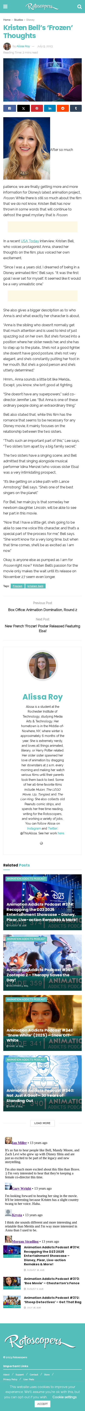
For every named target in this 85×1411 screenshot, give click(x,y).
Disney (30, 19)
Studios (18, 19)
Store (47, 1374)
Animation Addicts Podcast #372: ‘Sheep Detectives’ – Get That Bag (52, 1300)
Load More (42, 1123)
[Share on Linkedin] (50, 108)
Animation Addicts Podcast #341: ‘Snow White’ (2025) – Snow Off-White (40, 1035)
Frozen (17, 586)
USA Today (30, 241)
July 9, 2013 (45, 46)
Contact (34, 1374)
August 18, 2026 (17, 925)
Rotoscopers (20, 1357)
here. (61, 833)
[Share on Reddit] (63, 108)
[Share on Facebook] (9, 108)
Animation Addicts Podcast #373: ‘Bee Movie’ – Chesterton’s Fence (52, 1281)
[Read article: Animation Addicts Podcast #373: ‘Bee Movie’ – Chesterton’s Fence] (12, 1283)
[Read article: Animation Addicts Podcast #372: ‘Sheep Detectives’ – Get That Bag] (12, 1302)
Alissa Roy (23, 46)
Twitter (52, 828)
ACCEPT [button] (42, 1404)
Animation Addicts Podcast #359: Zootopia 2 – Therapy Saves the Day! (40, 975)
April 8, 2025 (15, 1106)
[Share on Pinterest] (37, 108)
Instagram (34, 828)
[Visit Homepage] (42, 6)
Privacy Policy (10, 1379)
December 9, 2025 (18, 986)
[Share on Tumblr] (76, 108)
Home (6, 19)
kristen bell (35, 586)
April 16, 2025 (15, 1046)
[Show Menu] (5, 6)
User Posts (28, 1379)
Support (20, 1374)
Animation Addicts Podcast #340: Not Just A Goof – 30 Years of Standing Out (40, 1095)
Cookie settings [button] (64, 1397)
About (6, 1374)
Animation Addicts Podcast (26, 878)
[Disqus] (42, 1189)
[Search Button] (79, 6)
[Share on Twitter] (23, 108)
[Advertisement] (42, 226)
